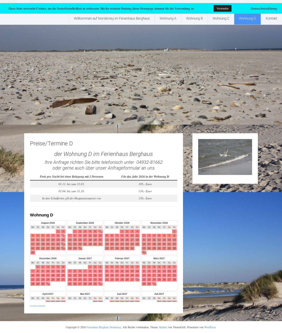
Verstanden (222, 8)
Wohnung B (194, 18)
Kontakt (271, 18)
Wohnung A (168, 18)
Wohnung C (221, 18)
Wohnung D (247, 18)
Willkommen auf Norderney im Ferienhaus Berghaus (112, 18)
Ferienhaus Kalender (37, 306)
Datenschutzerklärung (264, 8)
